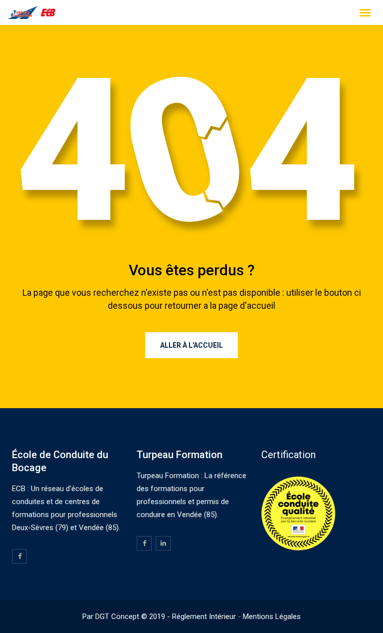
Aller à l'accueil (191, 345)
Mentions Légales (272, 616)
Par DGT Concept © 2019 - (127, 616)
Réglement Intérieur (204, 616)
